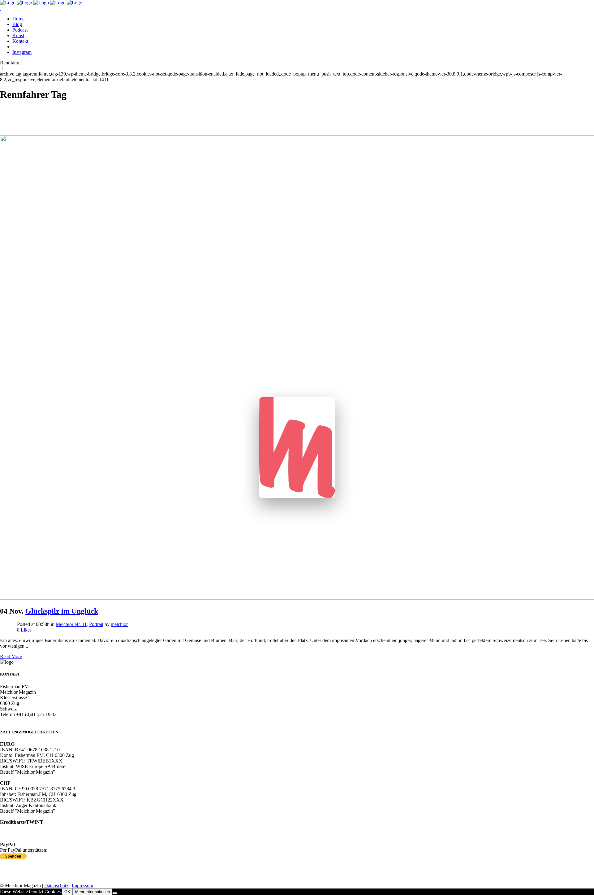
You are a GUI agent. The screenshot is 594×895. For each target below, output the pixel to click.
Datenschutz (56, 885)
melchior (119, 624)
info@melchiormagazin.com (27, 720)
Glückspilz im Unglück (61, 611)
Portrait (96, 624)
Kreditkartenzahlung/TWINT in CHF (36, 833)
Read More (11, 656)
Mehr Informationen (92, 891)
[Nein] (114, 893)
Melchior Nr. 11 (71, 624)
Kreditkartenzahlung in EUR (28, 827)
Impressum (82, 885)
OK (67, 891)
